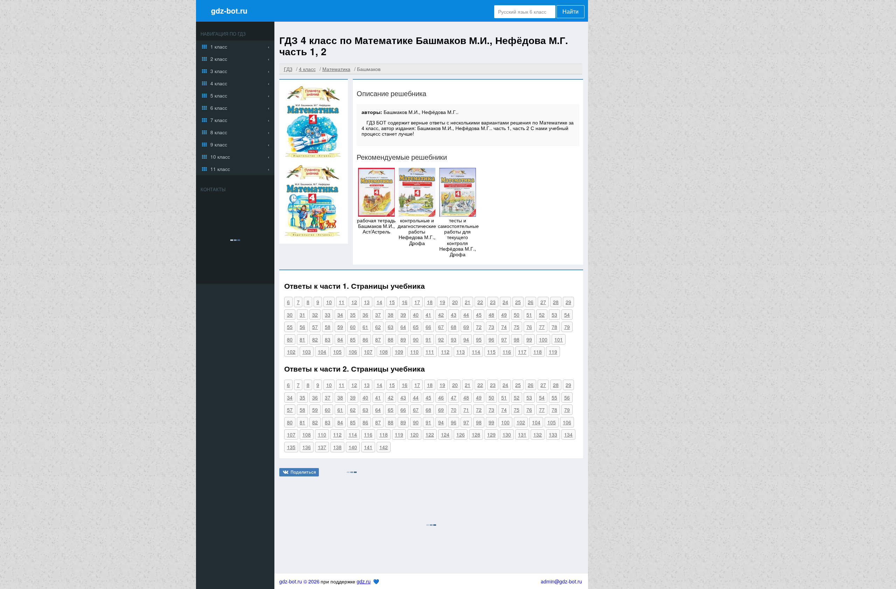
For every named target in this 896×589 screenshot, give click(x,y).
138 (337, 447)
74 (504, 326)
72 (479, 326)
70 (453, 409)
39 (403, 314)
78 (554, 326)
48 (491, 314)
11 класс (220, 168)
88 (390, 339)
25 (518, 302)
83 (327, 339)
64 (403, 326)
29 (568, 302)
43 (453, 314)
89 (403, 339)
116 (507, 351)
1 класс (218, 46)
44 (466, 314)
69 (466, 326)
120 (414, 434)
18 (430, 302)
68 (453, 326)
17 (417, 302)
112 (445, 351)
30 (290, 314)
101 (558, 339)
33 (327, 314)
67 (441, 326)
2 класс (218, 58)
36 (365, 314)
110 (414, 351)
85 (353, 339)
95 (479, 339)
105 (337, 351)
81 (302, 339)
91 (428, 339)
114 (476, 351)
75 (516, 326)
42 (441, 314)
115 (491, 351)
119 (553, 351)
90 (416, 339)
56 (302, 326)
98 (516, 339)
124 (445, 434)
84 (340, 339)
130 (507, 434)
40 (416, 314)
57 (315, 326)
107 (368, 351)
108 (383, 351)
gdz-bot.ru (229, 10)
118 (537, 351)
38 (390, 314)
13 (367, 302)
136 (306, 447)
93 (453, 339)
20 (455, 302)
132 (537, 434)
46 (441, 397)
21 (467, 302)
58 (327, 326)
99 (529, 339)
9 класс (218, 144)
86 (365, 339)
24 (505, 302)
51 (529, 314)
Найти (570, 12)
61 (365, 326)
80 (290, 339)
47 (453, 397)
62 (378, 326)
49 (504, 314)
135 (291, 447)
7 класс (218, 119)
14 (379, 302)
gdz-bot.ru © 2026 (299, 581)
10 (329, 302)
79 (567, 326)
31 (302, 314)
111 (430, 351)
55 (290, 326)
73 (491, 326)
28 (556, 302)
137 (322, 447)
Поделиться (303, 472)
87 (378, 339)
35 (353, 314)
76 (529, 326)
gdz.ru (364, 581)
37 (378, 314)
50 (516, 314)
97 (504, 339)
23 (493, 302)
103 (306, 351)
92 (441, 339)
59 (340, 326)
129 (491, 434)
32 (315, 314)
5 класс (218, 95)
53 (554, 314)
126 (460, 434)
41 (428, 314)
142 (383, 447)
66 (428, 326)
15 (392, 302)
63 (390, 326)
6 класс (218, 107)
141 (368, 447)
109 (399, 351)
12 (354, 302)
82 (315, 339)
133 (553, 434)
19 (442, 302)
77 (542, 326)
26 (530, 302)
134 (568, 434)
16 (404, 302)
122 (430, 434)
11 (341, 302)
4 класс (218, 83)
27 (543, 302)
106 (353, 351)
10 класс (220, 156)
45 (479, 314)
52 (542, 314)
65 (416, 326)
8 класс (218, 132)
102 (291, 351)
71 (466, 409)
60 (353, 326)
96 (491, 339)
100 (543, 339)
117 (522, 351)
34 (340, 314)
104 (322, 351)
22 (480, 302)
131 (522, 434)
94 (466, 339)
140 (353, 447)
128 (476, 434)
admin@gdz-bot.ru (561, 581)
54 (567, 314)
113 (460, 351)
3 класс (218, 70)
